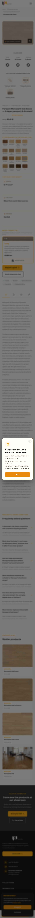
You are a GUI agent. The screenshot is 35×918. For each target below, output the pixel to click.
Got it (18, 474)
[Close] (30, 441)
